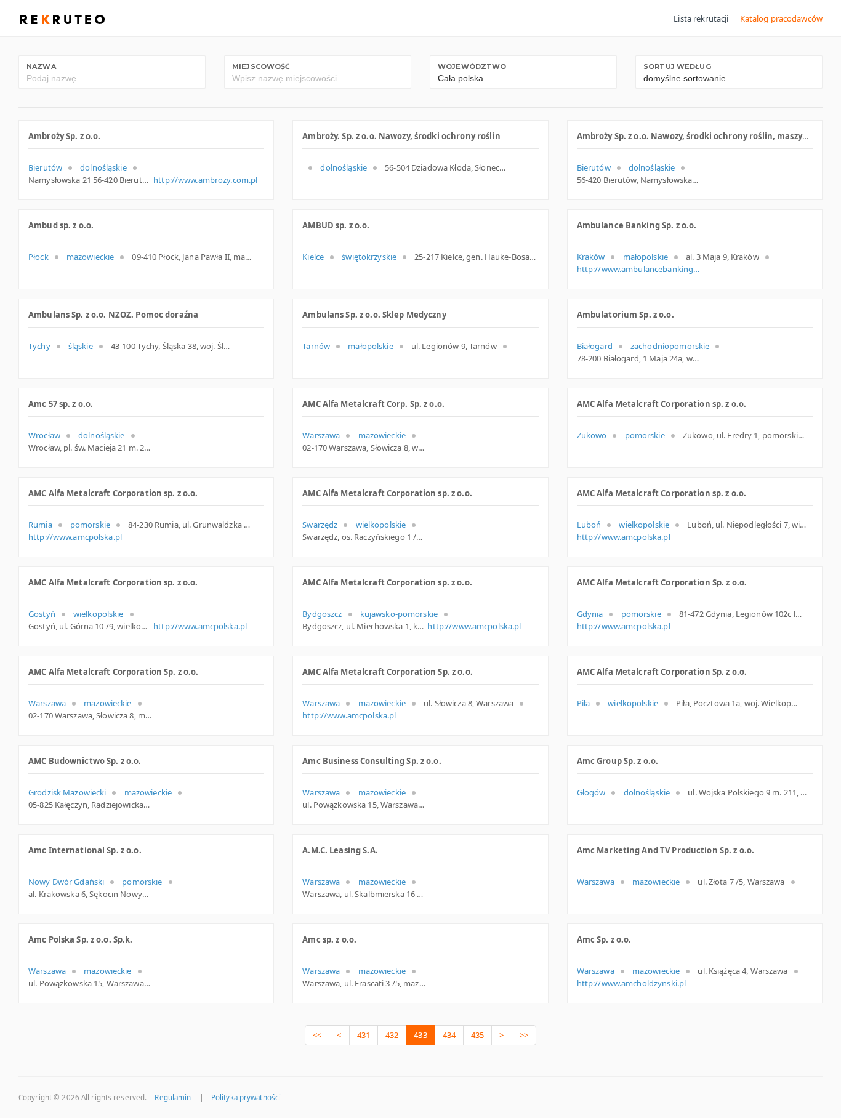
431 (363, 1034)
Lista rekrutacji (701, 18)
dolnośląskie (103, 167)
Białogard (595, 346)
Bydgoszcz (322, 613)
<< (317, 1034)
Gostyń (41, 613)
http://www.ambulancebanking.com (638, 269)
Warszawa (321, 435)
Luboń (589, 524)
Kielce (313, 256)
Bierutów (45, 167)
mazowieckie (90, 256)
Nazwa (41, 66)
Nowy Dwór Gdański (66, 881)
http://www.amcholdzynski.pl (631, 983)
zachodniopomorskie (669, 346)
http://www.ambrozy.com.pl (205, 179)
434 (449, 1034)
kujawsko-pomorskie (399, 613)
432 (391, 1034)
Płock (38, 256)
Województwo (472, 66)
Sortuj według (677, 66)
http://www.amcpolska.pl (75, 536)
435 (477, 1034)
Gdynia (590, 613)
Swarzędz (319, 524)
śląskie (80, 346)
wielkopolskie (381, 524)
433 (420, 1034)
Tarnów (316, 346)
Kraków (591, 256)
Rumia (40, 524)
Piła (583, 703)
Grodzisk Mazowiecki (67, 792)
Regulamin (173, 1097)
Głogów (591, 792)
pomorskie (645, 435)
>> (524, 1034)
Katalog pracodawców (781, 18)
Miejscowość (261, 66)
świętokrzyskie (369, 256)
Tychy (39, 346)
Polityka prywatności (246, 1097)
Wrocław (44, 435)
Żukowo (592, 435)
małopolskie (645, 256)
